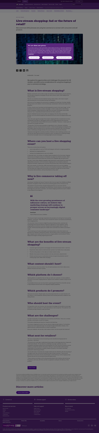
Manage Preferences (48, 57)
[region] (50, 51)
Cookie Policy (31, 54)
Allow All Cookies (34, 57)
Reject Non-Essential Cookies (64, 57)
